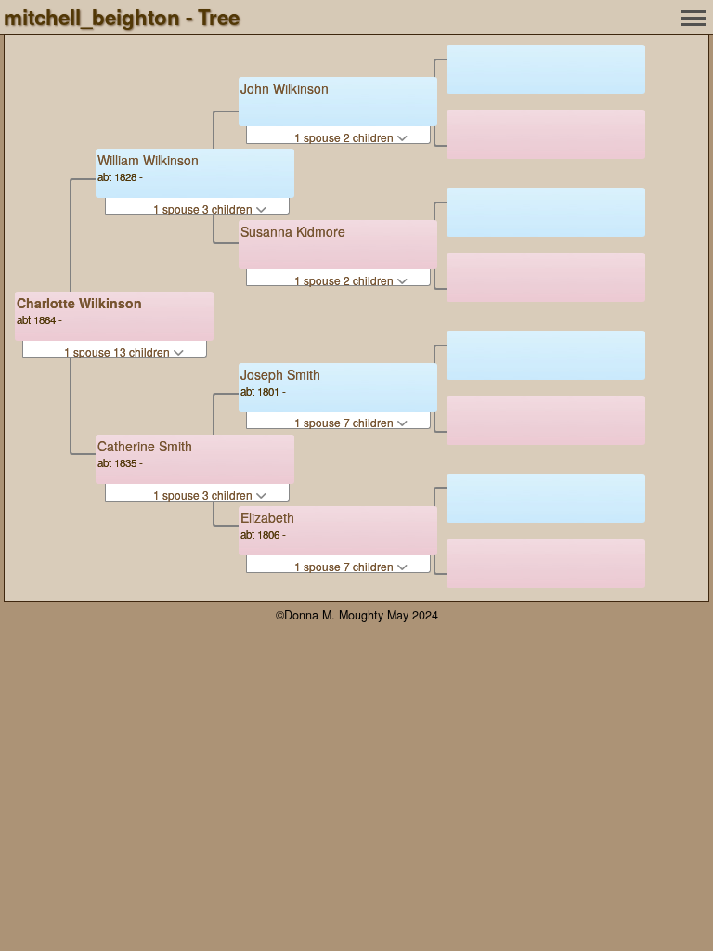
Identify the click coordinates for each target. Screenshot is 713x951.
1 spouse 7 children (345, 422)
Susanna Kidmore (292, 231)
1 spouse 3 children (204, 208)
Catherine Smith (144, 445)
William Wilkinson (148, 159)
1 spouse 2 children (345, 137)
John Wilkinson (284, 88)
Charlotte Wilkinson (79, 302)
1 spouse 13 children (118, 351)
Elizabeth (267, 517)
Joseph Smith (280, 374)
